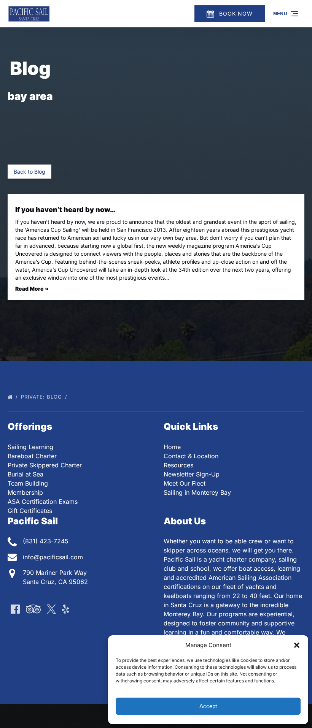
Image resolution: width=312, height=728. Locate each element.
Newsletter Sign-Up (192, 474)
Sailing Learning (30, 447)
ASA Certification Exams (43, 501)
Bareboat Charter (32, 456)
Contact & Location (191, 456)
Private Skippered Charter (45, 465)
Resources (178, 465)
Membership (25, 492)
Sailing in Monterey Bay (197, 492)
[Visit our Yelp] (65, 609)
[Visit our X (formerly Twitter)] (51, 609)
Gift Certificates (30, 510)
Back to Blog (29, 171)
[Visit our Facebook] (15, 609)
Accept (208, 706)
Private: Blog (42, 397)
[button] (297, 645)
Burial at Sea (25, 474)
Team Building (28, 483)
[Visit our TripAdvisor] (33, 609)
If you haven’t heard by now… (65, 210)
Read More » (32, 288)
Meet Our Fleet (184, 483)
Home (172, 447)
